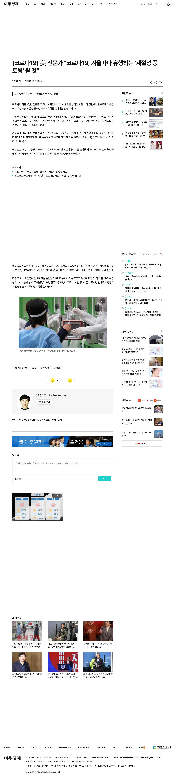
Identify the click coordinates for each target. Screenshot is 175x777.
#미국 (34, 368)
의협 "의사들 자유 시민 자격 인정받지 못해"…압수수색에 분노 (98, 675)
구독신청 (21, 747)
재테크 (53, 4)
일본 (151, 400)
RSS (141, 747)
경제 (63, 4)
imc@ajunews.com (58, 395)
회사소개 (7, 747)
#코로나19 (45, 368)
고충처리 (115, 747)
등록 (104, 479)
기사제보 (48, 747)
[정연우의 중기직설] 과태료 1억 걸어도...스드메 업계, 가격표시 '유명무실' (143, 302)
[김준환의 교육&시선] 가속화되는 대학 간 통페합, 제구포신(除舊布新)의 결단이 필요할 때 (143, 314)
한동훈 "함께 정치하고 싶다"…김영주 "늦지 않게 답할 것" (97, 645)
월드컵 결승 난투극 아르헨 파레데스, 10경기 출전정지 (143, 278)
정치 (71, 4)
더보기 (134, 444)
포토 (102, 4)
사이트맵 (129, 747)
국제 (93, 4)
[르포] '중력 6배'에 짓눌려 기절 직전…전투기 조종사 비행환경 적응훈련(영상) (62, 645)
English (142, 4)
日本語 (149, 4)
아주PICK (126, 331)
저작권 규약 (101, 747)
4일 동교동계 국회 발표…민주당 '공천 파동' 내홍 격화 (27, 675)
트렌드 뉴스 (127, 93)
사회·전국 (82, 4)
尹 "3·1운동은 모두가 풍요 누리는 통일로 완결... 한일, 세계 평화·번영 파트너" (62, 675)
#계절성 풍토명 (21, 368)
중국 (27, 4)
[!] (162, 93)
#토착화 (57, 368)
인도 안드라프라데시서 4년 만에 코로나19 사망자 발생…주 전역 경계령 (47, 175)
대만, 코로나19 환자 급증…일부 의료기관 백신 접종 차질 (40, 171)
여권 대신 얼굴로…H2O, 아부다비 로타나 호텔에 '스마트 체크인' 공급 (143, 290)
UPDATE (156, 254)
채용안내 (34, 747)
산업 (43, 4)
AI (35, 4)
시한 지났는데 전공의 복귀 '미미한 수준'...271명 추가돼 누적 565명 (26, 645)
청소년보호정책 (83, 747)
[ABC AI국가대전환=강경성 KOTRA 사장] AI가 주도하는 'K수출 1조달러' (143, 266)
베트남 (160, 400)
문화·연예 (113, 4)
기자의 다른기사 (44, 402)
